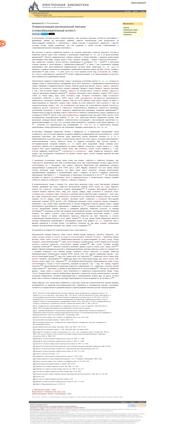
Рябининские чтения (130, 30)
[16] (89, 225)
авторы (127, 11)
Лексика (126, 27)
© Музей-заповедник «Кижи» (38, 404)
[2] (106, 61)
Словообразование (130, 32)
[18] (88, 243)
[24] (65, 260)
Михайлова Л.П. (38, 23)
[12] (83, 188)
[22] (91, 256)
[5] (66, 73)
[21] (55, 256)
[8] (49, 114)
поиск (143, 11)
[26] (45, 268)
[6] (66, 92)
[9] (33, 124)
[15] (79, 218)
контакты (141, 402)
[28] (113, 277)
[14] (42, 210)
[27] (98, 268)
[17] (60, 241)
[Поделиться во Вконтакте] (36, 34)
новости (124, 402)
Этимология (127, 34)
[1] (42, 56)
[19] (51, 246)
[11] (103, 174)
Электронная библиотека (65, 5)
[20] (117, 246)
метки (135, 11)
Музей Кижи (34, 11)
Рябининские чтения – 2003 (43, 15)
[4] (43, 71)
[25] (42, 265)
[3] (84, 64)
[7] (117, 109)
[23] (60, 258)
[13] (85, 205)
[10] (60, 150)
